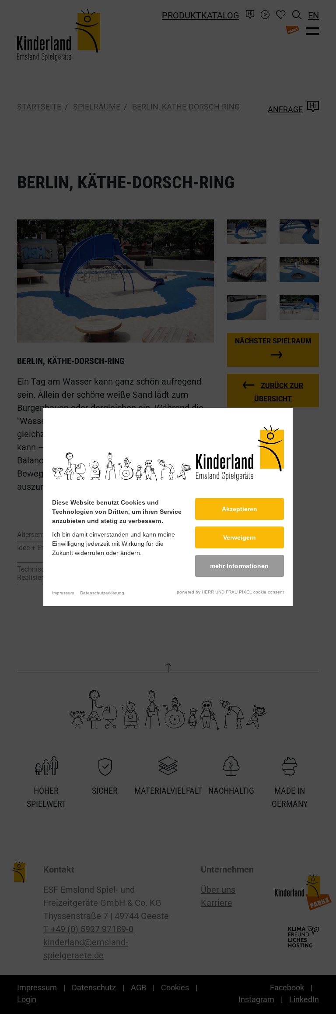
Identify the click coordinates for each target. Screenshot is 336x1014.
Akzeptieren (239, 508)
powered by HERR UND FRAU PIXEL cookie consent (230, 592)
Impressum (63, 592)
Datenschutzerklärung (102, 592)
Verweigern (239, 537)
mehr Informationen (239, 565)
